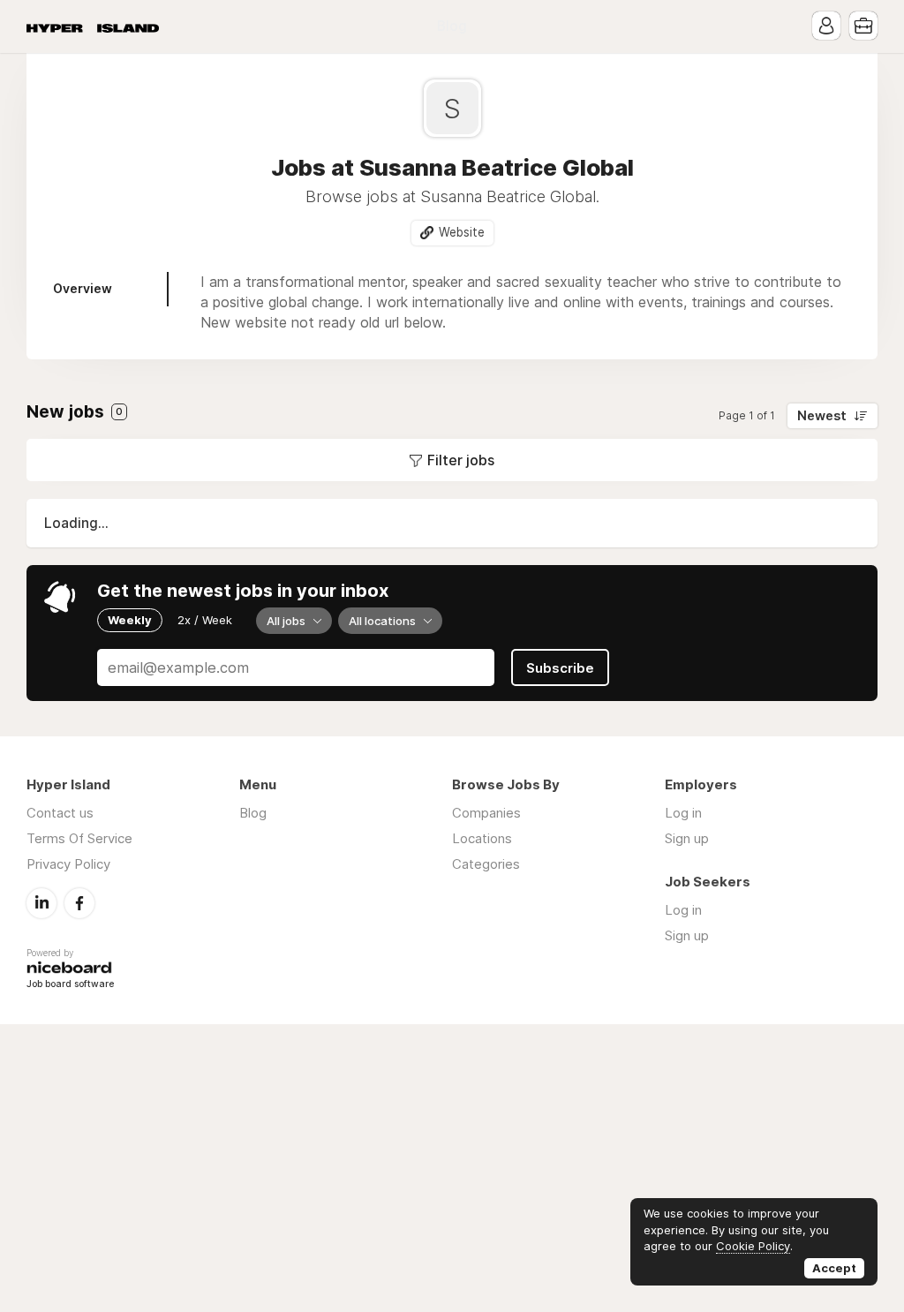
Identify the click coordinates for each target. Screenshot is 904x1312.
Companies (486, 812)
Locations (482, 838)
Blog (452, 26)
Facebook (79, 903)
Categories (486, 864)
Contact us (60, 812)
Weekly (130, 620)
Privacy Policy (68, 864)
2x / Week (204, 620)
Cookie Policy (753, 1246)
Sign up (687, 838)
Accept (834, 1268)
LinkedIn (41, 903)
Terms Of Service (79, 838)
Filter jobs (460, 460)
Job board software (70, 985)
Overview (82, 288)
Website (462, 232)
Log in (683, 812)
